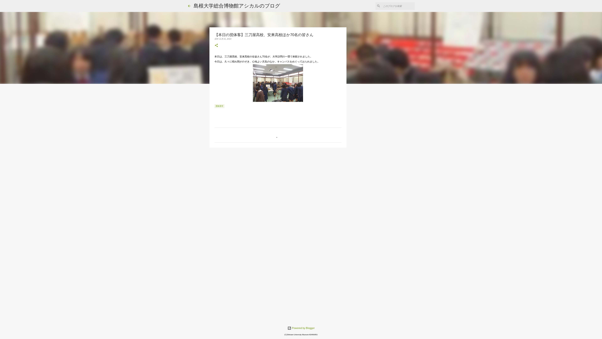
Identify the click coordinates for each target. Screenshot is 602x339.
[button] (216, 45)
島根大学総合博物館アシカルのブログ (237, 6)
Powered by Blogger (303, 328)
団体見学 (219, 106)
